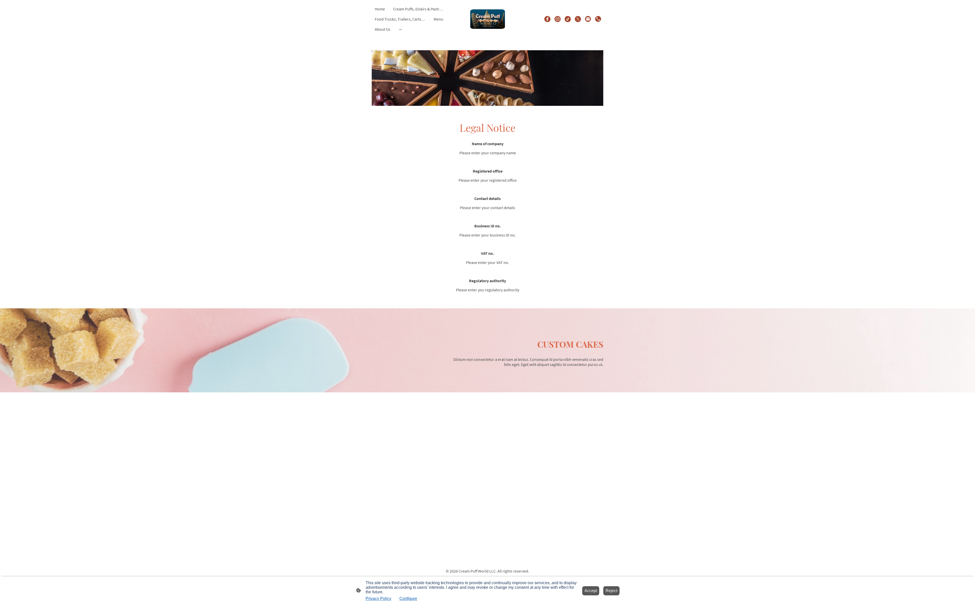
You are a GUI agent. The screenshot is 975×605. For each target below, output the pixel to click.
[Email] (588, 19)
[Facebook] (547, 19)
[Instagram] (558, 19)
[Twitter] (578, 19)
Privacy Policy (378, 598)
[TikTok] (568, 19)
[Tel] (598, 19)
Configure (408, 598)
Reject (611, 591)
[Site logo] (487, 19)
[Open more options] (400, 29)
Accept (590, 591)
